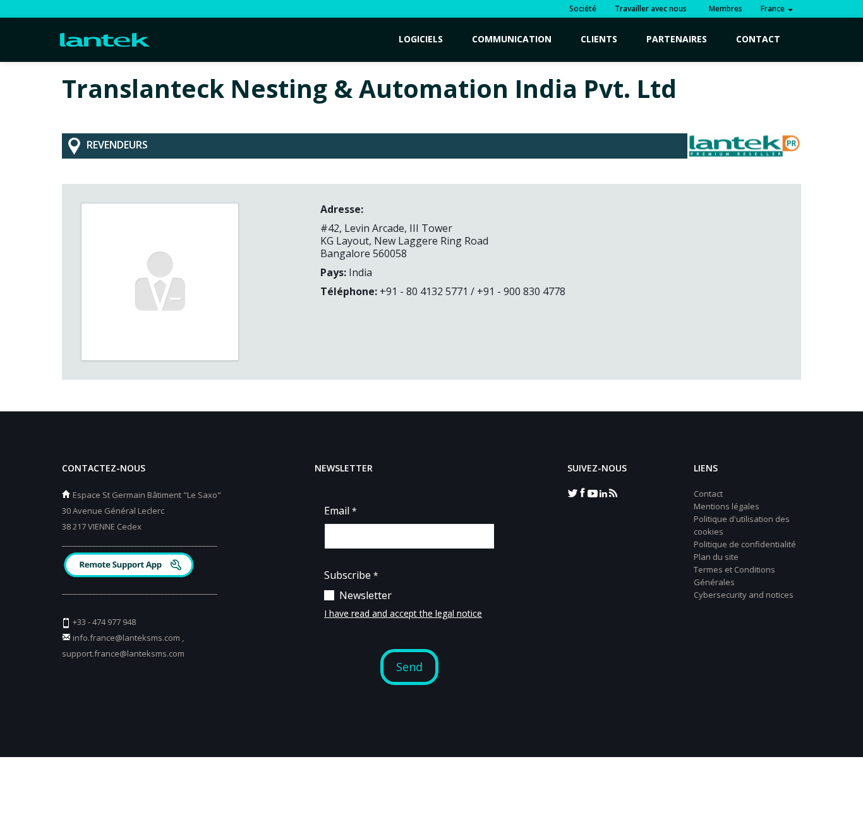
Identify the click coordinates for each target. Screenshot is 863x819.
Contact (758, 39)
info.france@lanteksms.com (126, 637)
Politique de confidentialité (745, 544)
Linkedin (603, 492)
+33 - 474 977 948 (104, 622)
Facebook (582, 492)
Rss (613, 492)
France (774, 8)
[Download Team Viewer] (130, 566)
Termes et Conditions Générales (734, 576)
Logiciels (421, 39)
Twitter (572, 492)
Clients (599, 39)
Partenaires (676, 39)
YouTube (593, 492)
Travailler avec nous (651, 8)
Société (582, 8)
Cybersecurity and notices (744, 594)
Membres (723, 8)
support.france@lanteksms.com (123, 653)
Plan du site (716, 556)
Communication (512, 39)
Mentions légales (726, 506)
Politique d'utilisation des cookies (742, 525)
